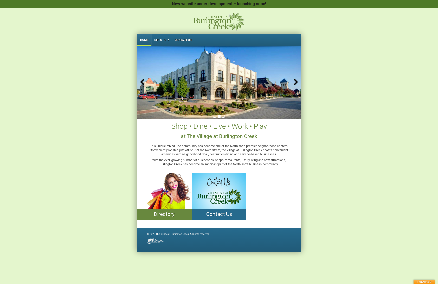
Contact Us (219, 214)
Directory (164, 214)
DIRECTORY (161, 40)
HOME (144, 40)
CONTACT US (183, 40)
